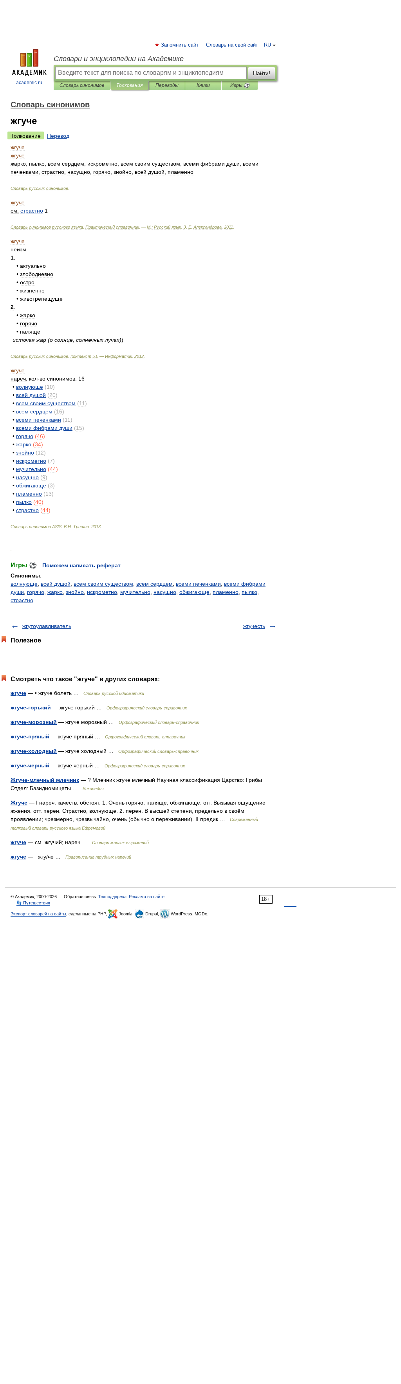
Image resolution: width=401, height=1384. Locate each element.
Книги (203, 85)
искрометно (102, 592)
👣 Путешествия (33, 902)
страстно (22, 600)
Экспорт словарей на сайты (38, 913)
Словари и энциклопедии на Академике (119, 59)
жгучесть (254, 626)
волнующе (24, 584)
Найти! (261, 73)
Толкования (129, 85)
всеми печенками (198, 584)
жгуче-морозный (34, 722)
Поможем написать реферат (81, 565)
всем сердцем (154, 584)
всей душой (55, 584)
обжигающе (194, 592)
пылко (249, 592)
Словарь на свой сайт (232, 45)
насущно (165, 592)
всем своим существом (103, 584)
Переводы (167, 85)
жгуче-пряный (30, 736)
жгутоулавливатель (46, 626)
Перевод (58, 136)
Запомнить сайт (180, 45)
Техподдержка (112, 896)
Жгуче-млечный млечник (45, 780)
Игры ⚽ (239, 85)
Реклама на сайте (146, 896)
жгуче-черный (30, 765)
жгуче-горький (31, 707)
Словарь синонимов (82, 85)
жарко (55, 592)
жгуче (18, 693)
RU (267, 45)
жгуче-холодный (34, 751)
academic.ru (29, 82)
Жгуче (19, 802)
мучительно (135, 592)
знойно (75, 592)
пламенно (225, 592)
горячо (35, 592)
